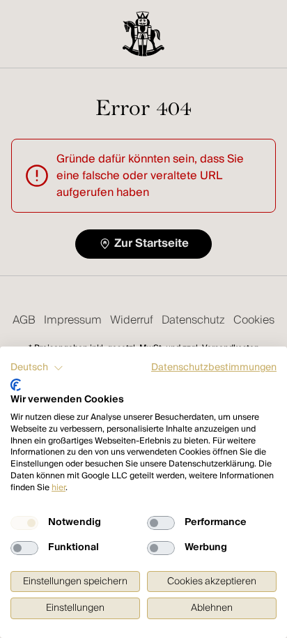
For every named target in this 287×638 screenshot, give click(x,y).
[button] (36, 368)
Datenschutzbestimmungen (214, 367)
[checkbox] (24, 523)
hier (58, 487)
